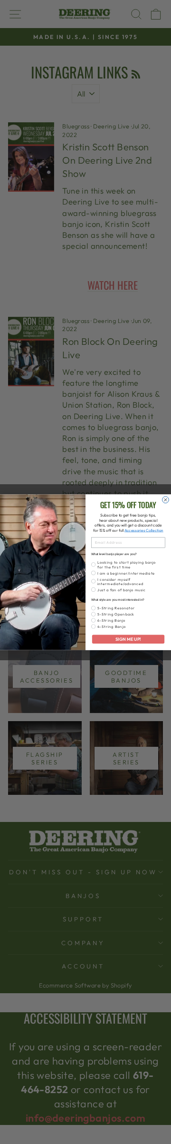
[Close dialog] (165, 499)
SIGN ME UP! (128, 639)
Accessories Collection (143, 530)
